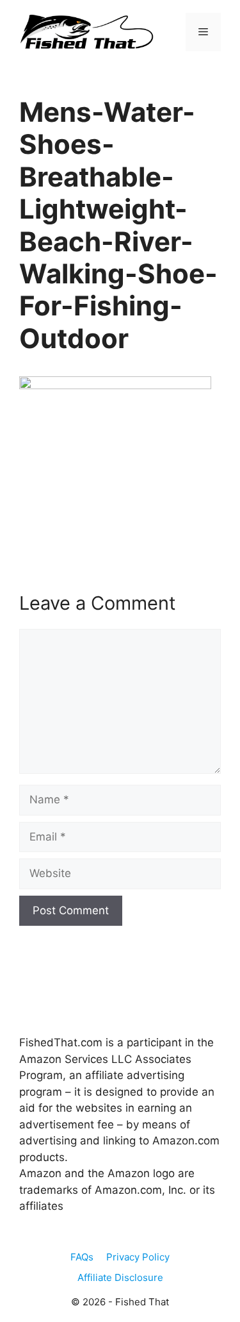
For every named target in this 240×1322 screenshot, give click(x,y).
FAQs (81, 1257)
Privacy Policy (138, 1257)
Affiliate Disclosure (120, 1277)
